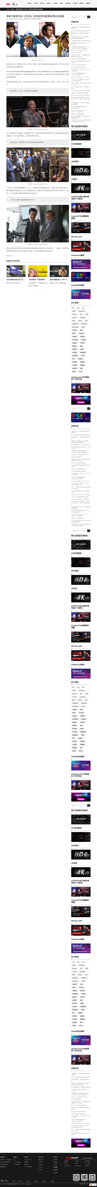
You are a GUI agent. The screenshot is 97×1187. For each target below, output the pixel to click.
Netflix (80, 320)
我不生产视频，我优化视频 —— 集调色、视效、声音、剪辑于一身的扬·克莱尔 (80, 99)
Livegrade (82, 317)
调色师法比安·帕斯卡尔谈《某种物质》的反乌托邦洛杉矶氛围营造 (80, 37)
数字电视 (74, 349)
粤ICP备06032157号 (84, 1183)
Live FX (74, 317)
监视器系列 (2, 1157)
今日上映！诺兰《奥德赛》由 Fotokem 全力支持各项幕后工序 (80, 80)
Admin (10, 19)
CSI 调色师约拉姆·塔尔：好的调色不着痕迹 (80, 87)
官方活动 (36, 3)
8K (83, 308)
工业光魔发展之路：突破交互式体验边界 (80, 40)
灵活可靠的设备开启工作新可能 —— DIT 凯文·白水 (16, 279)
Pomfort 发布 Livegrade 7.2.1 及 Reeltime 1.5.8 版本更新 (79, 111)
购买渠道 (55, 1157)
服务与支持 (41, 1157)
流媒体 (61, 3)
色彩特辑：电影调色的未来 (77, 114)
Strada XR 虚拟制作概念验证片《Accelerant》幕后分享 (78, 74)
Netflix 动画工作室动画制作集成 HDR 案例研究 (80, 61)
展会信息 (42, 3)
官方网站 (29, 3)
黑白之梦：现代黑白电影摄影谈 (78, 58)
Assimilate (81, 311)
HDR (87, 314)
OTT (86, 320)
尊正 (84, 1181)
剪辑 (81, 330)
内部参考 (74, 330)
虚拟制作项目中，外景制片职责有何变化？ (80, 34)
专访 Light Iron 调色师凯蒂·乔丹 (78, 64)
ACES (73, 311)
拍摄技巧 (74, 346)
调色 (81, 368)
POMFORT (75, 323)
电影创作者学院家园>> (88, 1158)
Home (7, 9)
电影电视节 (68, 3)
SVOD (83, 327)
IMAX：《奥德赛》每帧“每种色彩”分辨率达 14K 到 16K (80, 83)
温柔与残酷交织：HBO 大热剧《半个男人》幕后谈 (59, 279)
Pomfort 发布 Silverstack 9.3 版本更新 (80, 95)
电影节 (83, 355)
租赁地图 (55, 1167)
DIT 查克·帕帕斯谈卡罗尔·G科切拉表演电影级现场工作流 (80, 117)
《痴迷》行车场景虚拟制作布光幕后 (79, 92)
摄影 (81, 346)
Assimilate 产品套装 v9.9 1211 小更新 (80, 77)
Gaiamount (92, 1181)
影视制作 (49, 3)
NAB (73, 320)
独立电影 (74, 352)
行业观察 (75, 3)
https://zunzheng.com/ (46, 251)
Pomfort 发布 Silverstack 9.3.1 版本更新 (80, 90)
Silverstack (75, 327)
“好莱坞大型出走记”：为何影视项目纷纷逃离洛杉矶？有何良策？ (80, 55)
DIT (81, 314)
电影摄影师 (83, 352)
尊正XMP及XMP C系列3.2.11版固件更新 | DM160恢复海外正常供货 (80, 120)
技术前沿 (55, 3)
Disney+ (74, 314)
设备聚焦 (81, 3)
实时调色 (74, 336)
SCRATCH (84, 323)
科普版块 (80, 358)
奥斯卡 (74, 333)
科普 (73, 358)
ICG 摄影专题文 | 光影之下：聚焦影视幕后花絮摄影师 (80, 103)
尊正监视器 (33, 19)
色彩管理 (74, 362)
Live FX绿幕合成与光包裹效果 (78, 67)
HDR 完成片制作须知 (76, 52)
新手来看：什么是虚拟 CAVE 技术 (79, 50)
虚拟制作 (82, 362)
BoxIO (15, 1157)
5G (78, 308)
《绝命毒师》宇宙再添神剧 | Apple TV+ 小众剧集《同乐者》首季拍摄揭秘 (37, 279)
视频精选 (88, 3)
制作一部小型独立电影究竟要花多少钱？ (80, 30)
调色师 (74, 371)
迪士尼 (80, 371)
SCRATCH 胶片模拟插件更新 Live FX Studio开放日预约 (80, 107)
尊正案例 (82, 336)
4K (73, 308)
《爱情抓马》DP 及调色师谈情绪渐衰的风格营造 (80, 27)
